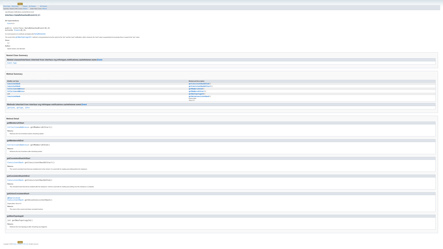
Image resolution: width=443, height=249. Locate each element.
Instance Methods (25, 79)
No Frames (32, 6)
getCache (11, 108)
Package (13, 4)
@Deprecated (13, 198)
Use (25, 4)
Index (42, 4)
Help (47, 4)
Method (25, 8)
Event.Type (12, 63)
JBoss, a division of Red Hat (20, 244)
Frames (25, 6)
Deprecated (36, 4)
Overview (6, 4)
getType (20, 108)
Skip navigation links (9, 2)
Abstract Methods (41, 79)
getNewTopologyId (196, 94)
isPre (27, 108)
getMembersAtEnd (196, 89)
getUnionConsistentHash (199, 96)
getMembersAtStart (196, 91)
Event (9, 23)
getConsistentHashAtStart (200, 86)
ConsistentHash (13, 84)
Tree (29, 4)
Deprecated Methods (58, 79)
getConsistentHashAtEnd (199, 84)
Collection (11, 89)
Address (20, 89)
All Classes (43, 6)
